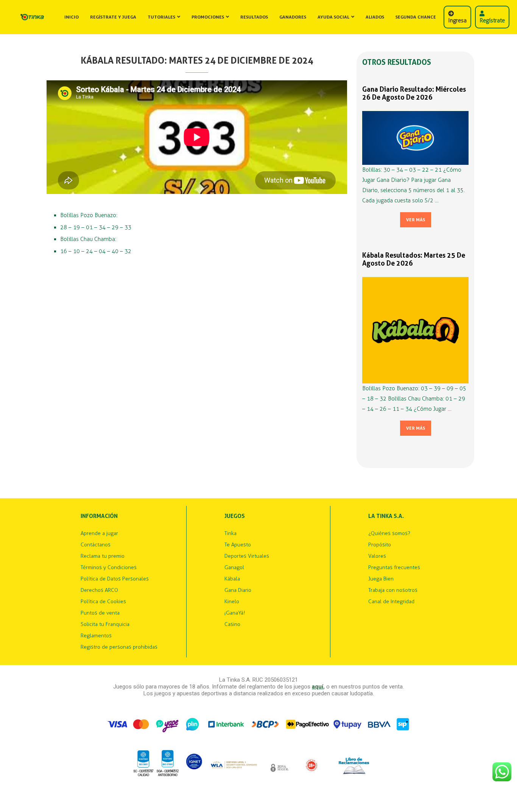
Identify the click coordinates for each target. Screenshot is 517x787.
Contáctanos (96, 545)
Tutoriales (161, 17)
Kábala (232, 579)
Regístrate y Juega (113, 17)
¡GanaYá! (234, 613)
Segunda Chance (416, 17)
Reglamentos (96, 635)
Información (99, 516)
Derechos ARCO (99, 590)
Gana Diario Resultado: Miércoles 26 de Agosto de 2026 (414, 93)
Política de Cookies (103, 601)
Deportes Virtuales (246, 556)
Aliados (375, 17)
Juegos (234, 516)
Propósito (379, 545)
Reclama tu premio (103, 556)
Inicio (71, 17)
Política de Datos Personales (115, 579)
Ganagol (234, 567)
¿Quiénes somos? (389, 533)
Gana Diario (237, 590)
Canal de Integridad (391, 601)
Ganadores (292, 17)
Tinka (230, 533)
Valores (377, 556)
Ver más (415, 219)
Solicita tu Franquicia (105, 624)
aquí (317, 686)
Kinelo (231, 601)
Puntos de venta (100, 613)
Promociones (208, 17)
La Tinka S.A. (386, 516)
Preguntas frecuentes (394, 567)
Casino (232, 624)
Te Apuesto (237, 545)
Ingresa (457, 20)
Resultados (254, 17)
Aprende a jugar (99, 533)
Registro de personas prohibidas (119, 647)
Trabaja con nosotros (392, 590)
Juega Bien (381, 579)
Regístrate (492, 20)
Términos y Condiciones (109, 567)
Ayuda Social (333, 17)
